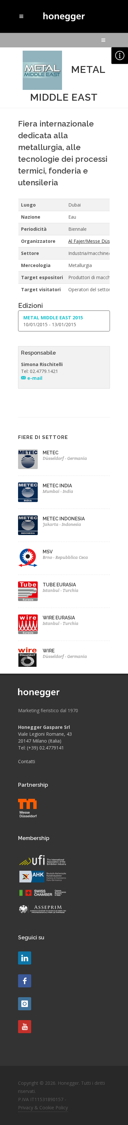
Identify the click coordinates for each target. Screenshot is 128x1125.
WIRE (48, 650)
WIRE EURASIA (59, 617)
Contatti (26, 761)
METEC (50, 452)
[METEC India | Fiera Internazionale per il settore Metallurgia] (28, 492)
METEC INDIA (57, 485)
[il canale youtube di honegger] (24, 1026)
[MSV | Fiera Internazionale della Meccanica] (28, 558)
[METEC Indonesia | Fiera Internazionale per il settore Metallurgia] (28, 525)
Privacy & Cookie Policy (43, 1107)
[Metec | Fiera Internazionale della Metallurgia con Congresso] (28, 459)
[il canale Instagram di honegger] (24, 1003)
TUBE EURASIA (59, 584)
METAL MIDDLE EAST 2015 (53, 317)
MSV (48, 551)
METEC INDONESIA (64, 518)
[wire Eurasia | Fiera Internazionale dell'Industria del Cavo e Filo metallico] (28, 624)
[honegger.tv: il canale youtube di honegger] (24, 958)
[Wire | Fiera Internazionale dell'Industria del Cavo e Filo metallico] (28, 657)
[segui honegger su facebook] (24, 980)
